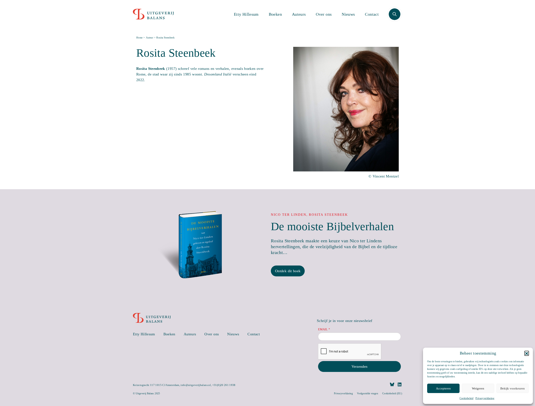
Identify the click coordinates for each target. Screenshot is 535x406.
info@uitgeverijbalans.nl (196, 385)
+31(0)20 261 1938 (224, 385)
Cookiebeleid (466, 398)
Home (139, 37)
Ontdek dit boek (288, 271)
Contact (372, 14)
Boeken (275, 14)
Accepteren (443, 388)
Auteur (149, 37)
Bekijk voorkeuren (512, 388)
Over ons (324, 14)
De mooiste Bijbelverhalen (332, 226)
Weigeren (478, 388)
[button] (527, 353)
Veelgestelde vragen (367, 393)
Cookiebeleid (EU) (392, 393)
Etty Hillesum (246, 14)
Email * (324, 329)
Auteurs (299, 14)
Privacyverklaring (484, 398)
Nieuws (348, 14)
